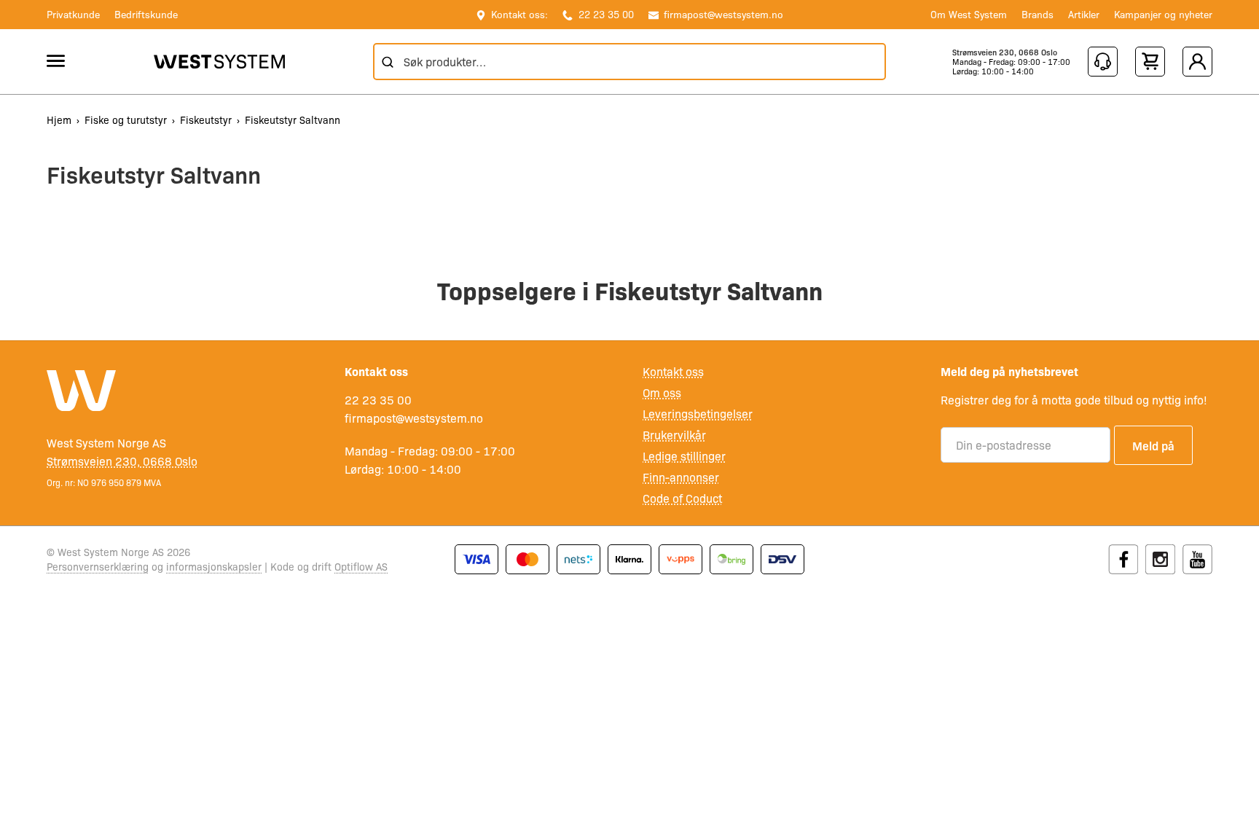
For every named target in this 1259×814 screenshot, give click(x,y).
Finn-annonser (681, 477)
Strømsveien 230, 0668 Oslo (1004, 52)
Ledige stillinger (684, 455)
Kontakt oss (673, 371)
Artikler (1083, 13)
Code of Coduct (682, 498)
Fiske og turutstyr (126, 119)
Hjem (59, 119)
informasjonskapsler (214, 566)
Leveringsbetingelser (698, 413)
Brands (1037, 13)
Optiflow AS (361, 566)
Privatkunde (73, 13)
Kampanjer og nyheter (1163, 13)
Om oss (662, 392)
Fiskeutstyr (206, 119)
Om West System (968, 13)
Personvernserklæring (98, 566)
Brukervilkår (674, 434)
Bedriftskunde (146, 13)
